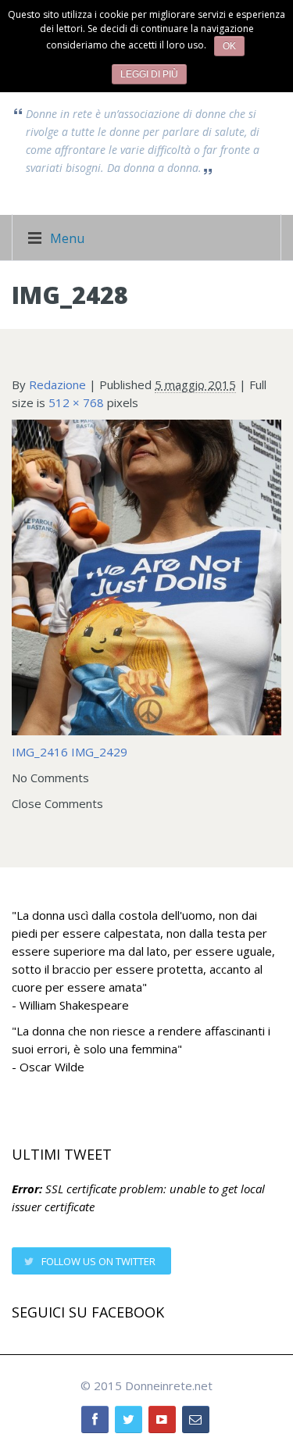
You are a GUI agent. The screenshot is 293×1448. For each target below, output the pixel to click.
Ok (229, 46)
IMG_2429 (99, 752)
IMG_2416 (40, 752)
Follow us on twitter (98, 1261)
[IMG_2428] (146, 576)
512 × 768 (76, 402)
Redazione (57, 384)
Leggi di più (149, 74)
